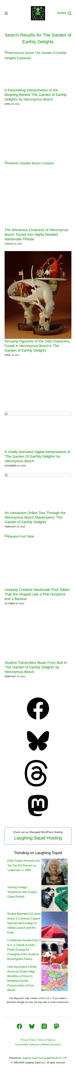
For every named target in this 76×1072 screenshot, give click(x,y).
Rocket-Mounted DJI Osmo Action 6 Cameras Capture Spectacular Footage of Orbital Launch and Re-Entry (24, 923)
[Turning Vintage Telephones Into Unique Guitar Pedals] (54, 898)
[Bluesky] (38, 753)
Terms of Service (46, 1040)
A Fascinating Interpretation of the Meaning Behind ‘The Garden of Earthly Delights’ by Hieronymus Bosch (36, 94)
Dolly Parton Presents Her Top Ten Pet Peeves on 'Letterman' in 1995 (23, 865)
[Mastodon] (38, 818)
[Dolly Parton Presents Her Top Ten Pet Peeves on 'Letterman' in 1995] (54, 871)
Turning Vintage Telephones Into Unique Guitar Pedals (22, 892)
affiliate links (44, 998)
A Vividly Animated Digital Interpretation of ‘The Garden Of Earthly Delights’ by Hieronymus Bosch (37, 456)
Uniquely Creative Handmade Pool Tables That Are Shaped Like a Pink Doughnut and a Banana (37, 594)
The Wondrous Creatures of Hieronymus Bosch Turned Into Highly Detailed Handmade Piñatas (36, 234)
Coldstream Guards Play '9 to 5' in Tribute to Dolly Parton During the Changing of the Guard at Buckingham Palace (24, 950)
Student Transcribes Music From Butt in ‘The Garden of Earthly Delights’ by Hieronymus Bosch (36, 667)
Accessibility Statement (27, 1044)
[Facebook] (38, 721)
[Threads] (38, 785)
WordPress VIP (59, 1058)
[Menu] (6, 13)
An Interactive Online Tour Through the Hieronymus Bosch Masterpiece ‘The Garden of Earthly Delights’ (35, 517)
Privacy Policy (28, 1040)
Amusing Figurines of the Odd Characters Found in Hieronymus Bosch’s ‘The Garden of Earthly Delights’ (37, 345)
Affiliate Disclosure (51, 1044)
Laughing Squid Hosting (38, 838)
